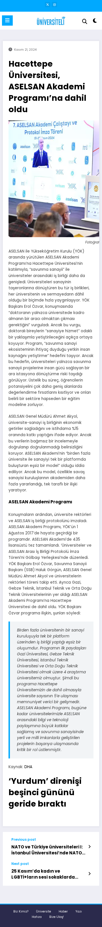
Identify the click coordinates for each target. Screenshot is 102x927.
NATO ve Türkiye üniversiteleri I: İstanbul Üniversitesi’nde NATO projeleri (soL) (47, 850)
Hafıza (37, 917)
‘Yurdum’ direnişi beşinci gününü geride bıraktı (45, 792)
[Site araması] (85, 21)
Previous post (23, 840)
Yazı (78, 911)
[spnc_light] (95, 22)
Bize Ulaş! (56, 917)
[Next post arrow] (89, 873)
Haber (63, 911)
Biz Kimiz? (20, 911)
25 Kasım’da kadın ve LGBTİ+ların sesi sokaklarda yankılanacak (43, 874)
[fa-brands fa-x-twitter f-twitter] (47, 4)
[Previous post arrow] (89, 846)
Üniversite (43, 911)
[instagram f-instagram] (54, 4)
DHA (28, 767)
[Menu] (7, 20)
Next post (20, 864)
